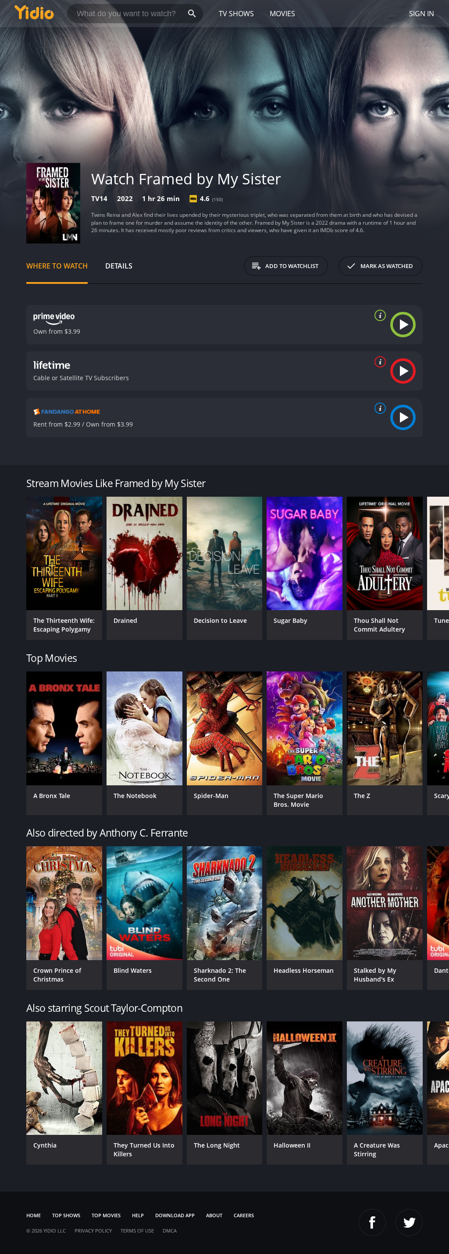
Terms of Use (137, 1230)
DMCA (170, 1230)
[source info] (378, 315)
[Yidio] (34, 13)
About (214, 1215)
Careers (244, 1215)
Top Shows (66, 1215)
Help (138, 1215)
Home (33, 1215)
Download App (175, 1215)
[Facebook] (372, 1222)
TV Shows (236, 13)
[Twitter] (409, 1222)
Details (118, 266)
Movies (282, 13)
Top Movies (106, 1215)
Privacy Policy (93, 1230)
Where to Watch (57, 266)
